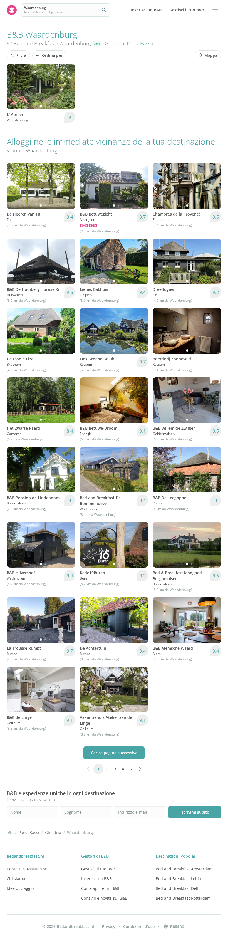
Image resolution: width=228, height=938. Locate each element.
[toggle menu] (215, 10)
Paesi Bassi (139, 43)
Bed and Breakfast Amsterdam (184, 869)
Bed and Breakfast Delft (178, 888)
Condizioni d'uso (139, 926)
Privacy (108, 926)
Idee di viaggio (20, 888)
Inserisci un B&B (96, 878)
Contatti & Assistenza (26, 869)
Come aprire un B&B (100, 888)
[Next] (68, 86)
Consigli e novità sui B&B (104, 898)
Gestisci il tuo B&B (98, 869)
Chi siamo (16, 878)
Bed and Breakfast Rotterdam (183, 898)
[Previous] (14, 86)
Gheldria (114, 43)
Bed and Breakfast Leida (178, 878)
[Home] (10, 833)
